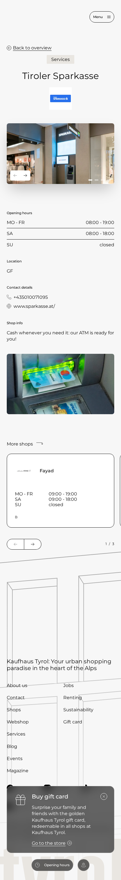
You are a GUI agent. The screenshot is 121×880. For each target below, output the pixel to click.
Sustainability (78, 709)
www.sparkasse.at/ (34, 306)
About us (17, 685)
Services (16, 734)
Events (15, 758)
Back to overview (32, 48)
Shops (14, 709)
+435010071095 (31, 297)
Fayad (47, 470)
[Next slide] (25, 175)
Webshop (18, 722)
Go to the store (49, 843)
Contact (16, 697)
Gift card (72, 722)
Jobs (68, 685)
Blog (12, 746)
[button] (90, 180)
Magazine (17, 770)
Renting (72, 697)
